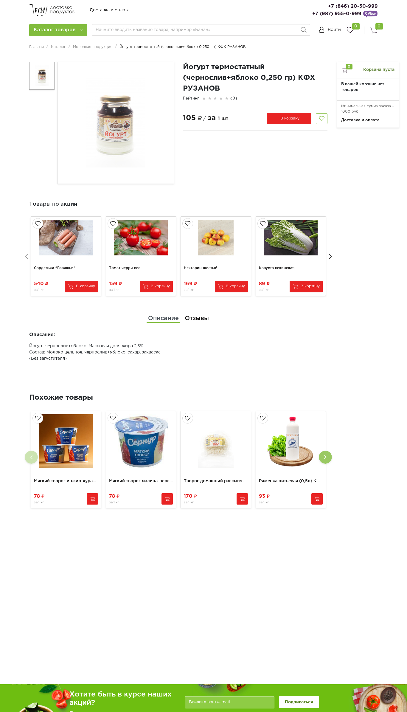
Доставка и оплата (110, 10)
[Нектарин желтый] (216, 237)
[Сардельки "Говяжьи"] (66, 237)
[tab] (163, 318)
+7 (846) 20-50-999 (353, 6)
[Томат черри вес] (141, 237)
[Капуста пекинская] (291, 237)
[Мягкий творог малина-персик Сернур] (141, 441)
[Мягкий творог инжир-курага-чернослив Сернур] (66, 441)
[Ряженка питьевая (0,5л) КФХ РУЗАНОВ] (291, 441)
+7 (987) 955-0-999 (336, 14)
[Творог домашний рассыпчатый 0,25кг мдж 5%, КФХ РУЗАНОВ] (216, 441)
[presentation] (26, 256)
